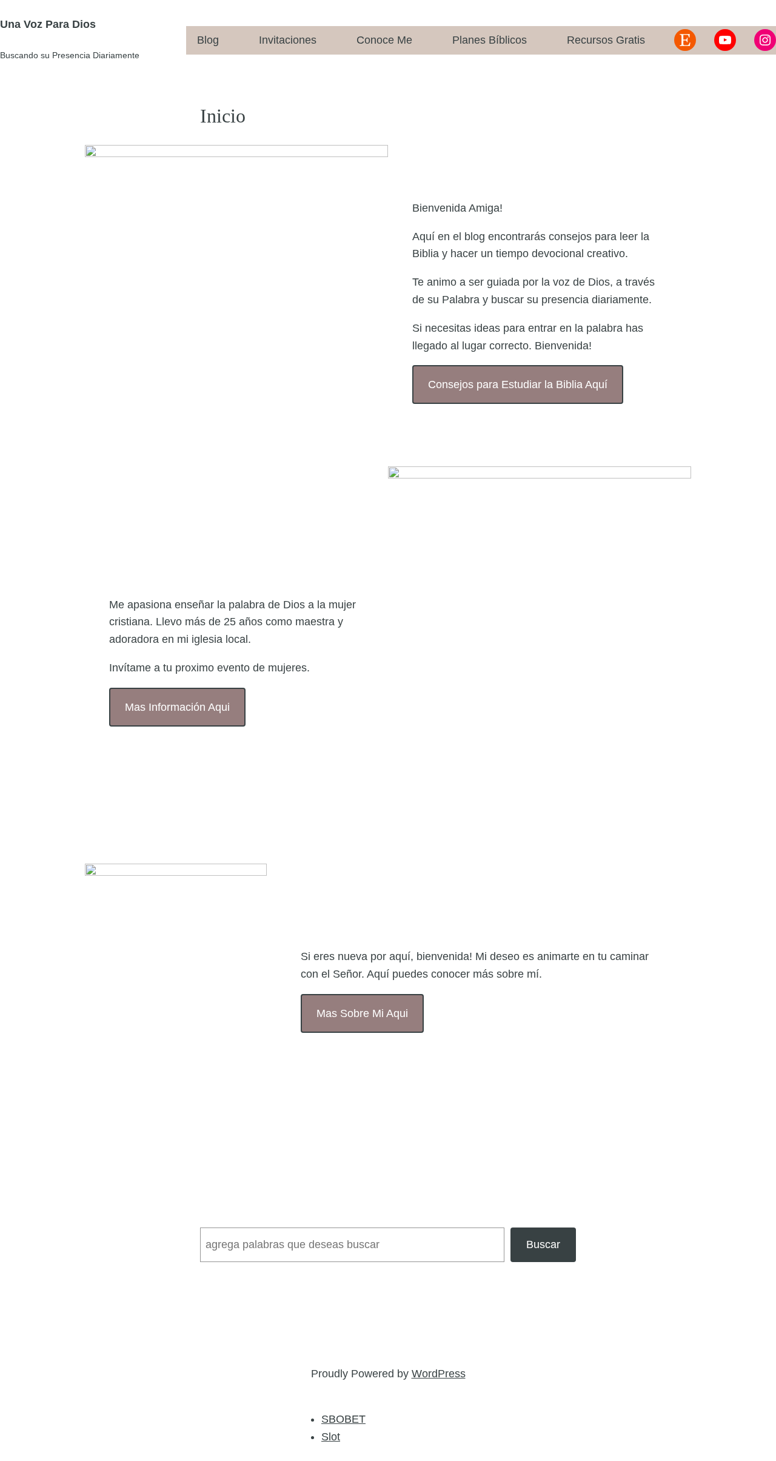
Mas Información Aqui (177, 707)
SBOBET (343, 1419)
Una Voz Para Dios (48, 24)
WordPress (439, 1374)
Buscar (543, 1244)
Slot (330, 1437)
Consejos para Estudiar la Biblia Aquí (517, 384)
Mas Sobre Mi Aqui (362, 1013)
